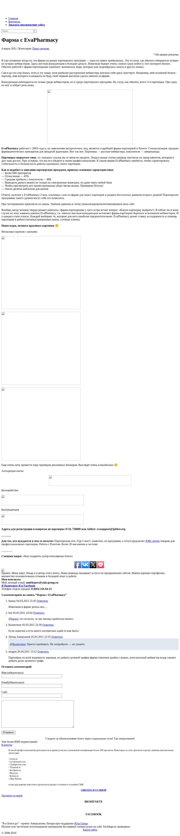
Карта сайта (90, 829)
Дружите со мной (11, 795)
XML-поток (152, 540)
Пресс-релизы (40, 48)
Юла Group (81, 823)
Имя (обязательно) (12, 672)
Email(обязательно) (12, 682)
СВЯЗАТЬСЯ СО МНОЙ (93, 790)
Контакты (14, 21)
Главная (13, 18)
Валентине (18, 644)
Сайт (4, 692)
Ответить (42, 600)
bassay (14, 618)
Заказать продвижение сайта (26, 24)
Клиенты (6, 744)
